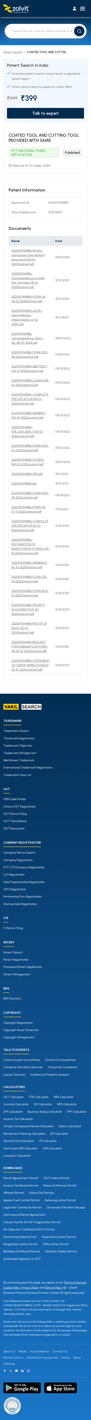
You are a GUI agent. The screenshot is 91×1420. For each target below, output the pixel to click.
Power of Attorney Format (60, 1185)
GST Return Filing (15, 814)
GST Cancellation (15, 821)
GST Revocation (14, 828)
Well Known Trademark (18, 760)
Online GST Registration (19, 806)
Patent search (12, 52)
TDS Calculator (39, 1097)
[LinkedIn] (22, 1370)
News (77, 1357)
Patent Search (13, 952)
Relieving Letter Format (60, 1200)
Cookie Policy (11, 1287)
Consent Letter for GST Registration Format (32, 1222)
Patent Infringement (16, 974)
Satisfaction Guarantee (42, 1357)
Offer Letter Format (56, 1244)
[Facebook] (4, 1370)
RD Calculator (59, 1134)
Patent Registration (16, 960)
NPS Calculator (67, 1104)
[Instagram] (28, 1370)
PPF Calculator (76, 1112)
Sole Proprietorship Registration (24, 882)
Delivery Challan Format (61, 1251)
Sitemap (9, 1364)
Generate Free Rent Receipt (66, 1207)
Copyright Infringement (18, 1037)
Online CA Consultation (60, 1060)
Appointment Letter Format (21, 1200)
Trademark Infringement (20, 753)
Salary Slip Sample (41, 1193)
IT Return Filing (13, 928)
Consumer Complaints (62, 1067)
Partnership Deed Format (20, 1237)
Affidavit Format (13, 1193)
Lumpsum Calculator (17, 1155)
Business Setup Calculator (45, 1112)
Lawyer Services (14, 1074)
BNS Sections (12, 998)
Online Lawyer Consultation (21, 1060)
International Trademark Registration (27, 767)
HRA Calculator (63, 1097)
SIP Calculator (43, 1104)
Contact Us (59, 1351)
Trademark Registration (19, 738)
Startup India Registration (20, 904)
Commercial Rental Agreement (24, 1215)
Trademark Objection (17, 745)
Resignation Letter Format (20, 1244)
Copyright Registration (18, 1023)
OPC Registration (14, 889)
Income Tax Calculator (18, 1119)
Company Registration (18, 860)
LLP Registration (14, 874)
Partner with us (13, 1357)
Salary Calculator (70, 1126)
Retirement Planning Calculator (24, 1134)
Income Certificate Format (20, 1185)
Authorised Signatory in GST (22, 1259)
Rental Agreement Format (20, 1178)
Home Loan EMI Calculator (20, 1148)
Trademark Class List (17, 775)
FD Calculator (48, 1141)
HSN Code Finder (14, 799)
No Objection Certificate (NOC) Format (29, 1229)
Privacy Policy (30, 1287)
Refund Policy (54, 1287)
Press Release (39, 1351)
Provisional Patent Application (22, 967)
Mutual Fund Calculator (18, 1141)
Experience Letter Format (59, 1237)
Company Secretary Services (23, 1067)
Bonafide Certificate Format (21, 1251)
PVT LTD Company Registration (24, 867)
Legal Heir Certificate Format (22, 1207)
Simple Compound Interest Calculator (28, 1126)
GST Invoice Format (56, 1178)
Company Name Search (19, 852)
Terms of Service (75, 1282)
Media (23, 1351)
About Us (9, 1351)
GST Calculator (13, 1097)
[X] (10, 1370)
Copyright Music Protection (21, 1030)
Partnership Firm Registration (22, 896)
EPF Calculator (12, 1112)
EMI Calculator (52, 1148)
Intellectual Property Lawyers (49, 1074)
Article (65, 1357)
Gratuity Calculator (16, 1104)
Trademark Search (16, 731)
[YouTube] (16, 1370)
